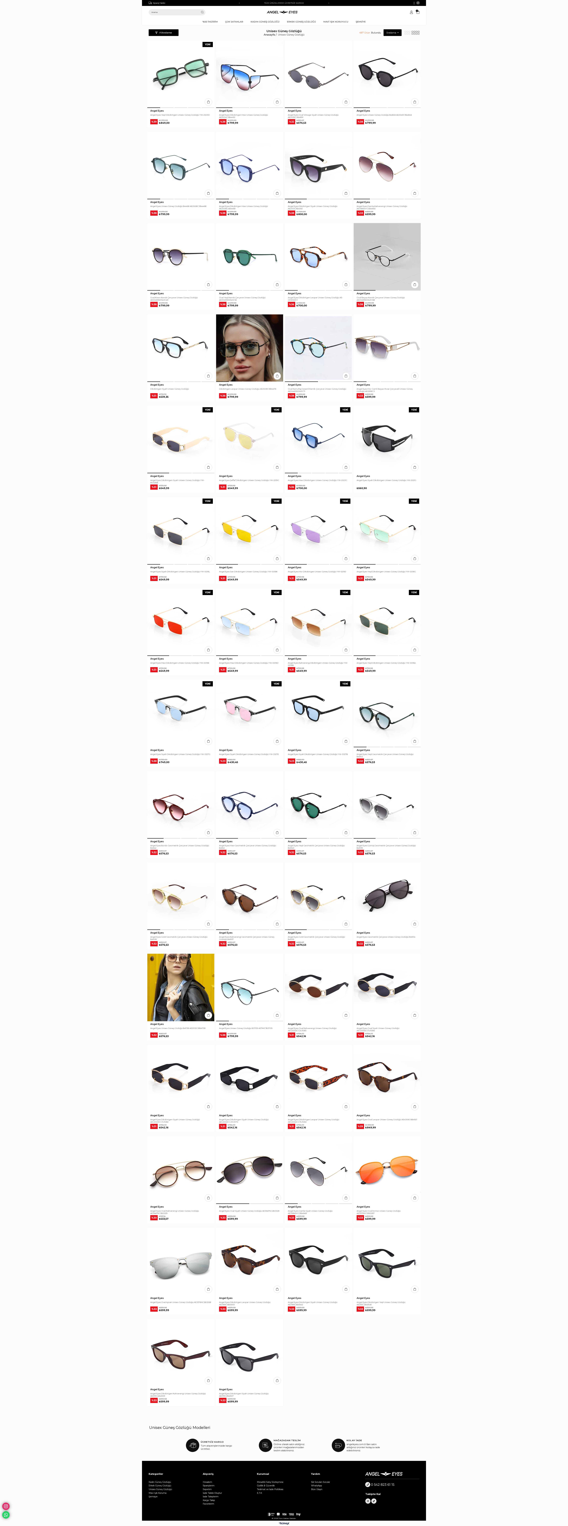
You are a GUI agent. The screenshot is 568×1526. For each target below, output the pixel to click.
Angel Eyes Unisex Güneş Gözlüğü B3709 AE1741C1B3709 (245, 1028)
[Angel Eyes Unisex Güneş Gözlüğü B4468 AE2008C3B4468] (180, 165)
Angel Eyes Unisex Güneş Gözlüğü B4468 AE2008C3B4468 (178, 206)
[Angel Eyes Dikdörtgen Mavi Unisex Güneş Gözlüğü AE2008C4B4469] (249, 165)
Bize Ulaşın (316, 1489)
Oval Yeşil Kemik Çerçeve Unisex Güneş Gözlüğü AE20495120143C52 (242, 298)
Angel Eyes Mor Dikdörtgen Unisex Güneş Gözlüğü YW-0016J (317, 571)
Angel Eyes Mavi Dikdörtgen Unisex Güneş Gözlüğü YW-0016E (179, 663)
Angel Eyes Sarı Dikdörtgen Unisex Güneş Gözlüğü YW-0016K (248, 571)
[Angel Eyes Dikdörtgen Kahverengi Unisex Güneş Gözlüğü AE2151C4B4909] (180, 1352)
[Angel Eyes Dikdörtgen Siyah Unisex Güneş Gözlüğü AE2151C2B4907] (249, 1352)
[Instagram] (368, 1501)
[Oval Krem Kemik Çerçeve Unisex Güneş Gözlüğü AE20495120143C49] (180, 256)
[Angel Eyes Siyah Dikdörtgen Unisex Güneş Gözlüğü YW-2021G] (387, 439)
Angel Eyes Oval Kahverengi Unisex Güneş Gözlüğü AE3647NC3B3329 (174, 1212)
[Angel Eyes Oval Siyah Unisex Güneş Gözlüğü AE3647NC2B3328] (249, 1169)
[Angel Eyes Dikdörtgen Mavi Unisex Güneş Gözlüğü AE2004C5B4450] (249, 73)
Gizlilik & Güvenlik (266, 1485)
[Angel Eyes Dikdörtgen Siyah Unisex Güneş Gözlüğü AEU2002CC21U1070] (249, 1078)
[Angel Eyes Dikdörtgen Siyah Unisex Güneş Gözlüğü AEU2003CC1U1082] (180, 1078)
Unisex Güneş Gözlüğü (160, 1489)
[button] (153, 107)
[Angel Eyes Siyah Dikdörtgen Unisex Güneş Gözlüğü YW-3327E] (249, 713)
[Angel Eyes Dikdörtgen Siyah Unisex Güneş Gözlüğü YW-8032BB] (180, 439)
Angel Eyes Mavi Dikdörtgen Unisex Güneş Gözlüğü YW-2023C (317, 480)
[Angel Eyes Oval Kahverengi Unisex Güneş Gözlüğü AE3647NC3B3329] (180, 1169)
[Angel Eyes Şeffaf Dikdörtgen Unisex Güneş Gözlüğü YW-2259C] (249, 439)
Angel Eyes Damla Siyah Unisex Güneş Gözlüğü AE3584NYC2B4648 (310, 1212)
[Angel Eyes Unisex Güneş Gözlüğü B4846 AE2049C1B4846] (387, 73)
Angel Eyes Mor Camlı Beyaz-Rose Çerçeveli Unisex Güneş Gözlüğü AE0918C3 (385, 390)
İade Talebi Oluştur (212, 1493)
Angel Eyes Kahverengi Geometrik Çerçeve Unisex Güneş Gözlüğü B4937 (246, 938)
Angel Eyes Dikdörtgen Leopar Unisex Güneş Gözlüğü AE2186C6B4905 (244, 1303)
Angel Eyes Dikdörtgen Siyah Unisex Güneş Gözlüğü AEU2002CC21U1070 (244, 1120)
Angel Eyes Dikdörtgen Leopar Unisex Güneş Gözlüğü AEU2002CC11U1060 (313, 1120)
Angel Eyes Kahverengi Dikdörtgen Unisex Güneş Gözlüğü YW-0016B (318, 664)
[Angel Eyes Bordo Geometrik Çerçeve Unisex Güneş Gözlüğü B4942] (180, 804)
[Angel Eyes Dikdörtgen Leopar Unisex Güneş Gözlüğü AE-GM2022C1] (318, 256)
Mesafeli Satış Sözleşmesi (270, 1482)
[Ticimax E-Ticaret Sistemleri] (284, 1523)
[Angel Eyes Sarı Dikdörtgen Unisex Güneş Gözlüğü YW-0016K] (249, 530)
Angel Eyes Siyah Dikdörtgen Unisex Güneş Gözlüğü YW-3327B (318, 754)
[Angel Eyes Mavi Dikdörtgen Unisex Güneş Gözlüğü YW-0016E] (180, 621)
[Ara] (202, 12)
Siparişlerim (208, 1485)
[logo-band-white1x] (284, 1514)
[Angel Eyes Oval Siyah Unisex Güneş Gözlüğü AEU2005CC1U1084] (387, 987)
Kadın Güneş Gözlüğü (160, 1482)
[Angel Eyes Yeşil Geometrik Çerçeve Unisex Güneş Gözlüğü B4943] (387, 713)
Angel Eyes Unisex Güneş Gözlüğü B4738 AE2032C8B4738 (177, 1028)
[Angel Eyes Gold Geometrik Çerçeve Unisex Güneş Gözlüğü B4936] (318, 895)
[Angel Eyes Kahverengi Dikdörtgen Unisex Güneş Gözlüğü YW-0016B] (318, 621)
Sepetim (207, 1489)
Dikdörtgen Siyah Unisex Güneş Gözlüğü (169, 389)
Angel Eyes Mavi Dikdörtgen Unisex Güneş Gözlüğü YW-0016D (249, 663)
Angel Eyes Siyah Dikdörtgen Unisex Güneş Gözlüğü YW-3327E (249, 754)
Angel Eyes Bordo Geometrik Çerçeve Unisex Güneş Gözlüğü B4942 (179, 846)
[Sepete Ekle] (208, 102)
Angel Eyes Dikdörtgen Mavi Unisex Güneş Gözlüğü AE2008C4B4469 (243, 207)
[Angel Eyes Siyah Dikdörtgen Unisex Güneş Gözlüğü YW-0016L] (180, 530)
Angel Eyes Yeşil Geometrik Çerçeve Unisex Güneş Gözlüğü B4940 (316, 846)
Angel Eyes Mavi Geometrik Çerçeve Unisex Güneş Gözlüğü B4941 (247, 846)
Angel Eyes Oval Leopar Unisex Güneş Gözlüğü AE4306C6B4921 (387, 1119)
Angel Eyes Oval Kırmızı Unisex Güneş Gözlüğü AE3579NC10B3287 (379, 1212)
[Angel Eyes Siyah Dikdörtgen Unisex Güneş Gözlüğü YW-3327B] (318, 713)
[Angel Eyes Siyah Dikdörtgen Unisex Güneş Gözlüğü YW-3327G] (180, 713)
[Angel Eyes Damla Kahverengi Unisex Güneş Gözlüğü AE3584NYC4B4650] (387, 165)
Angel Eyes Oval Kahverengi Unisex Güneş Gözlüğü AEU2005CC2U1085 (312, 1029)
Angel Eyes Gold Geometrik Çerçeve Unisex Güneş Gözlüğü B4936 (316, 938)
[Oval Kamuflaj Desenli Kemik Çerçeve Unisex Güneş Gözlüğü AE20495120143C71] (318, 347)
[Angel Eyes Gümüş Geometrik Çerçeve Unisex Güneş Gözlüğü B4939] (387, 804)
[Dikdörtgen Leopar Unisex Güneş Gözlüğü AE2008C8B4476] (249, 347)
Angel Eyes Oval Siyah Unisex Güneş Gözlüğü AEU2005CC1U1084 (378, 1029)
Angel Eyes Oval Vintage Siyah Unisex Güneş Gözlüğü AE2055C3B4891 (313, 116)
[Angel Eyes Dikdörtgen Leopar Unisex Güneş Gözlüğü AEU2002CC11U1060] (318, 1078)
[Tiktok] (373, 1501)
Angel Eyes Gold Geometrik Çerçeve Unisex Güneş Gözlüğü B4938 (178, 938)
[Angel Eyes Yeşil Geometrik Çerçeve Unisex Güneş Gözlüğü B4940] (318, 804)
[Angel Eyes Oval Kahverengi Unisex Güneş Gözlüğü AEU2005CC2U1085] (318, 987)
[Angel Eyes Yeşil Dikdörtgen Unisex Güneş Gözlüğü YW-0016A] (387, 621)
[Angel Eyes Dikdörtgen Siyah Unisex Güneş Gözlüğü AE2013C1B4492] (318, 165)
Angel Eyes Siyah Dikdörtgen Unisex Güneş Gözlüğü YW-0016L (180, 571)
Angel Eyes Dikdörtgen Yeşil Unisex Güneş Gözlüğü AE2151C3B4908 (381, 1303)
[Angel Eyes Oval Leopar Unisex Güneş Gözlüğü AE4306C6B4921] (387, 1078)
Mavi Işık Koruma (157, 1493)
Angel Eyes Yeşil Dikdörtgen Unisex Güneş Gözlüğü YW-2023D (180, 115)
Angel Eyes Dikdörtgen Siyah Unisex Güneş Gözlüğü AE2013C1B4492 (312, 207)
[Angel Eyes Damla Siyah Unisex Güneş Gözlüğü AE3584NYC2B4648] (318, 1169)
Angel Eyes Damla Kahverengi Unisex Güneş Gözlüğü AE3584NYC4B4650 (382, 207)
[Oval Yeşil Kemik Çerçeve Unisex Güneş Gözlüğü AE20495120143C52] (249, 256)
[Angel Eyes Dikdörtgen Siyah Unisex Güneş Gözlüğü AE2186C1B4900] (318, 1261)
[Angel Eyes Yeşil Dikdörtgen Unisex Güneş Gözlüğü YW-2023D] (180, 73)
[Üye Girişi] (411, 12)
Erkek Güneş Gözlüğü (160, 1485)
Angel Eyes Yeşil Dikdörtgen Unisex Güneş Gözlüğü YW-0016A (386, 663)
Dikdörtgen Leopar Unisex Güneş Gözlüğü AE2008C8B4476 (247, 389)
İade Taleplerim (210, 1496)
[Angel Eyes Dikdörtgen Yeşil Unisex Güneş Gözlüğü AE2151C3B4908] (387, 1261)
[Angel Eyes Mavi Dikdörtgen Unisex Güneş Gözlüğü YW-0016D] (249, 621)
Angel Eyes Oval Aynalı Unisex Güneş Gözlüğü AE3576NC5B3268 (180, 1302)
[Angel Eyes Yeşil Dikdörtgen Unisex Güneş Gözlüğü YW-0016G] (387, 530)
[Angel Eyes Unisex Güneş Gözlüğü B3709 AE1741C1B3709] (249, 987)
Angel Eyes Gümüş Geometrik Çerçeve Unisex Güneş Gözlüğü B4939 (386, 846)
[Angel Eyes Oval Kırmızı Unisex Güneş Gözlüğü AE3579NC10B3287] (387, 1169)
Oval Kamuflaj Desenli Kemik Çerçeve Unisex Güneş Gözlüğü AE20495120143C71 (317, 390)
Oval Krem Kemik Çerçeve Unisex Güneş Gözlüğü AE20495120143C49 (174, 298)
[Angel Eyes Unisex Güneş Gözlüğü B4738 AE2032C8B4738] (180, 987)
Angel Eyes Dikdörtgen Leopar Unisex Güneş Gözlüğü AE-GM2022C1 (315, 298)
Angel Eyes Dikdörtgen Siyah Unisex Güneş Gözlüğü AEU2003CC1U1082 (175, 1120)
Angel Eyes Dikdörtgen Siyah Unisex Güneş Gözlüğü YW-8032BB (177, 481)
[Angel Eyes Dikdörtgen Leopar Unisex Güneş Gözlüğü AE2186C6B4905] (249, 1261)
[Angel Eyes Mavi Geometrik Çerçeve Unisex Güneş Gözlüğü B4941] (249, 804)
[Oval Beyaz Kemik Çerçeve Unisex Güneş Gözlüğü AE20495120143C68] (387, 256)
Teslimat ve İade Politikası (270, 1489)
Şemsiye (153, 1496)
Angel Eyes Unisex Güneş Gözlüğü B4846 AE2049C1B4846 (384, 115)
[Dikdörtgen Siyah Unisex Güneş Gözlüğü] (180, 347)
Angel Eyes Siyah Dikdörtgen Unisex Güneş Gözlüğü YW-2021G (386, 480)
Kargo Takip (209, 1500)
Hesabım (207, 1482)
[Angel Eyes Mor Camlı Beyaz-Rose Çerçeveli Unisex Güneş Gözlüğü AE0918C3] (387, 347)
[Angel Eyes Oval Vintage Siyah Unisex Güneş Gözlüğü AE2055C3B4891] (318, 73)
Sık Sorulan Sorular (320, 1482)
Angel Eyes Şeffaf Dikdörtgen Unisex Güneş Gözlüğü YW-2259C (249, 480)
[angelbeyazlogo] (387, 1474)
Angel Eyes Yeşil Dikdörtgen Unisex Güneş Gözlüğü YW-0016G (386, 571)
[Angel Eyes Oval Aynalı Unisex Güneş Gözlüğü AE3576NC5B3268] (180, 1261)
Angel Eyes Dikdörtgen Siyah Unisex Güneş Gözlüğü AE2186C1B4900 (312, 1303)
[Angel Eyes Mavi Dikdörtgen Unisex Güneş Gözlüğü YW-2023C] (318, 439)
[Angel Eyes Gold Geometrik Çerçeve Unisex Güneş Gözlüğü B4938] (180, 895)
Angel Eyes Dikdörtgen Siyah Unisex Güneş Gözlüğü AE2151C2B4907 (244, 1394)
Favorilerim (208, 1503)
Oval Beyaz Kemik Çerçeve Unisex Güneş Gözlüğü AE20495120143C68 (381, 298)
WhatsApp (316, 1485)
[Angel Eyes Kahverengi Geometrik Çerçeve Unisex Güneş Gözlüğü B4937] (249, 895)
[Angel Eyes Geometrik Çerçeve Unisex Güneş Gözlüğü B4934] (387, 895)
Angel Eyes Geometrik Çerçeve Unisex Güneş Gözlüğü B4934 (386, 937)
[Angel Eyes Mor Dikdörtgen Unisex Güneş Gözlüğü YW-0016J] (318, 530)
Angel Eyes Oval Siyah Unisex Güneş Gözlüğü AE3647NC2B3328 (249, 1211)
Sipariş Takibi (159, 3)
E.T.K (259, 1493)
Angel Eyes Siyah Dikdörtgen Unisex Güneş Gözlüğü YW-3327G (180, 754)
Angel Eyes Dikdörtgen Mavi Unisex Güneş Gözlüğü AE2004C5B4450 (243, 116)
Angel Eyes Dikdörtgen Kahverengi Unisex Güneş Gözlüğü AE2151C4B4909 (178, 1394)
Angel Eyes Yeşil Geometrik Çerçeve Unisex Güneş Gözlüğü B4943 (385, 755)
